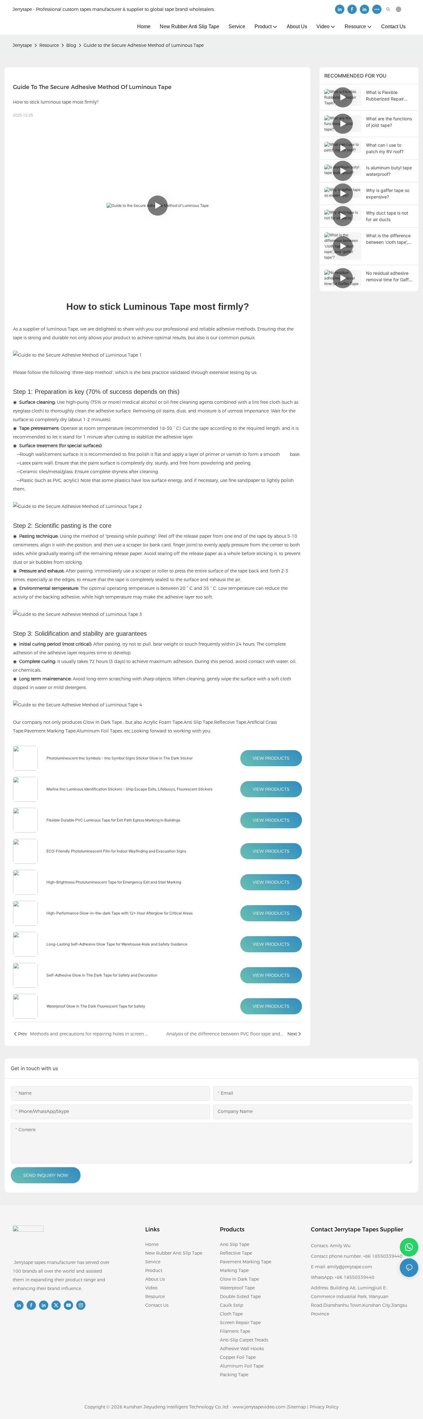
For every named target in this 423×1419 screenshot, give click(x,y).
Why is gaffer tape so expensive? (387, 193)
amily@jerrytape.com (349, 1267)
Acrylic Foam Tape (163, 722)
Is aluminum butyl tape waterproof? (389, 171)
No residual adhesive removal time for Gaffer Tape (389, 276)
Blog (71, 45)
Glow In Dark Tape (102, 722)
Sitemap (297, 1407)
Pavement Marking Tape (50, 731)
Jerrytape (22, 45)
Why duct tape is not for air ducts (387, 216)
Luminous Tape (157, 306)
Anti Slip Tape (198, 722)
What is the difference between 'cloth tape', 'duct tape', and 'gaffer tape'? (389, 239)
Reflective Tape (230, 722)
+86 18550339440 (354, 1277)
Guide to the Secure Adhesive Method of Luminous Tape (144, 45)
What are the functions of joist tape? (389, 122)
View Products (271, 758)
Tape (73, 329)
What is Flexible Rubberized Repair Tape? (385, 96)
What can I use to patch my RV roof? (384, 148)
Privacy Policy (324, 1407)
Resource (49, 45)
